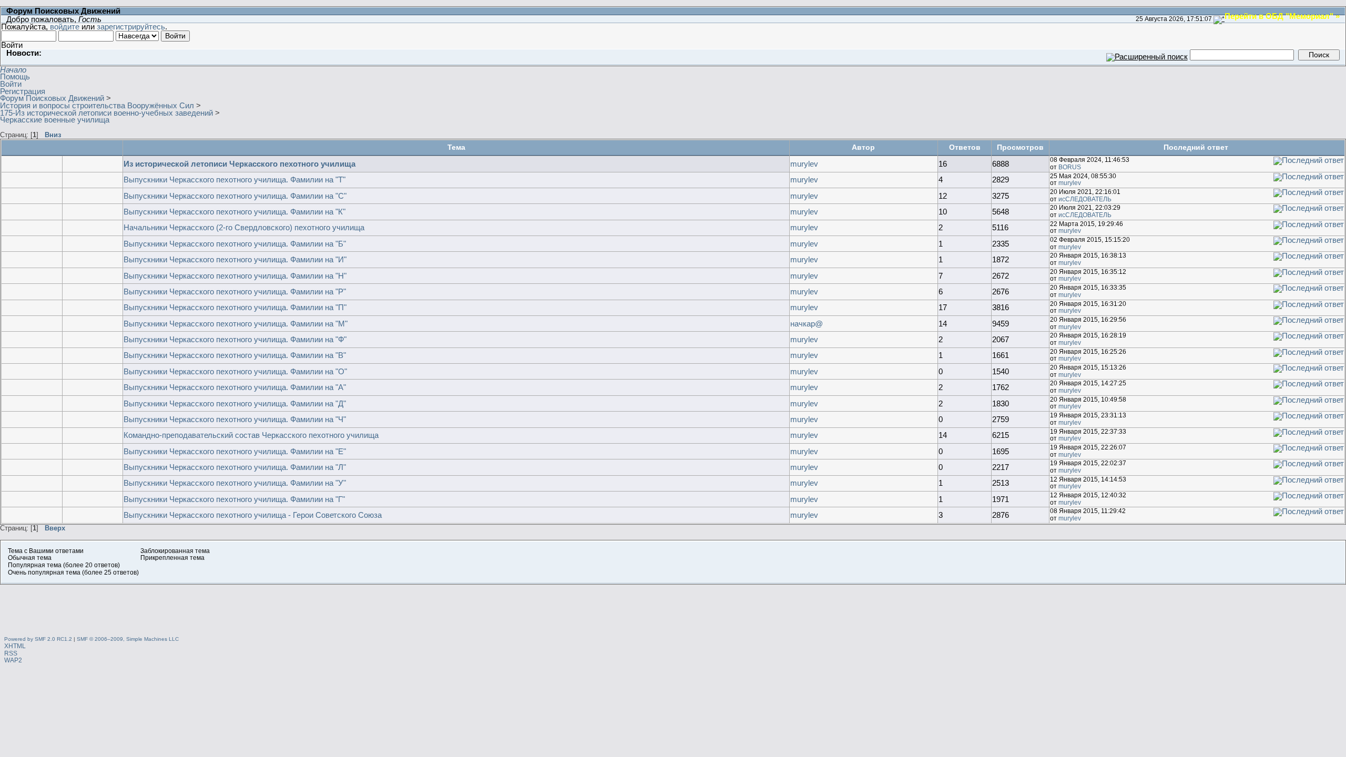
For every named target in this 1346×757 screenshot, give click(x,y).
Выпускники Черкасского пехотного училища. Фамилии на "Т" (234, 179)
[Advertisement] (673, 608)
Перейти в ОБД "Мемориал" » (1282, 16)
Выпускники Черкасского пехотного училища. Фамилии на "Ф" (235, 339)
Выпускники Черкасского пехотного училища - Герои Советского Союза (253, 514)
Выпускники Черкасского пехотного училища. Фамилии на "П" (235, 307)
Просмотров (1020, 147)
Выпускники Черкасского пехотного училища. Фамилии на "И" (235, 259)
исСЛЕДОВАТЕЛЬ (1085, 199)
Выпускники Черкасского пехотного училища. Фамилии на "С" (235, 195)
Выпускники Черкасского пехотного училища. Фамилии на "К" (234, 211)
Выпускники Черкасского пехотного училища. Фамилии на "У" (235, 482)
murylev (804, 163)
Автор (863, 147)
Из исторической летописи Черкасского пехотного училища (239, 163)
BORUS (1069, 167)
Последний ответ (1197, 147)
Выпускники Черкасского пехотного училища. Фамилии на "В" (235, 355)
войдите (64, 26)
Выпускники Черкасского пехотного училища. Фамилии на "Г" (234, 499)
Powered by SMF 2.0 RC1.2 (38, 639)
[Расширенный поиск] (1147, 54)
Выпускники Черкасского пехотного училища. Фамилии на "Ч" (235, 419)
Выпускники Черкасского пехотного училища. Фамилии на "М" (236, 323)
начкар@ (806, 323)
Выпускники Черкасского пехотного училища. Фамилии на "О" (235, 371)
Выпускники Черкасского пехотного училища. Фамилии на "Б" (235, 243)
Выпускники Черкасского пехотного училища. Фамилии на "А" (235, 387)
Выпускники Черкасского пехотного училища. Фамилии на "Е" (235, 451)
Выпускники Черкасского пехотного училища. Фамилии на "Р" (235, 291)
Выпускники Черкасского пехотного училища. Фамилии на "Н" (235, 275)
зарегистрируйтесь (131, 26)
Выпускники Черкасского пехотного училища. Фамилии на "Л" (235, 467)
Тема (456, 147)
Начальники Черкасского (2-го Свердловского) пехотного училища (244, 227)
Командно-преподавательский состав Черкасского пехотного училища (251, 435)
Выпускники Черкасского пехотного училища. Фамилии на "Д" (235, 403)
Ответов (965, 147)
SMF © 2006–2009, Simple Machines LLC (128, 639)
